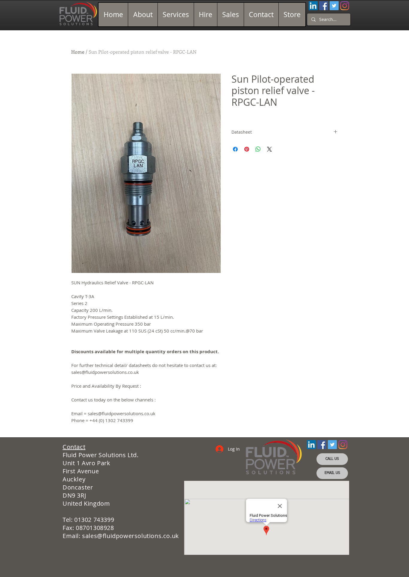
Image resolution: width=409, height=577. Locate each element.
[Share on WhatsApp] (258, 149)
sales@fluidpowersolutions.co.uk (130, 536)
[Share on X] (269, 149)
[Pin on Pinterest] (246, 149)
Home (77, 52)
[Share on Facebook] (235, 149)
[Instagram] (344, 5)
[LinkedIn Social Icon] (313, 5)
